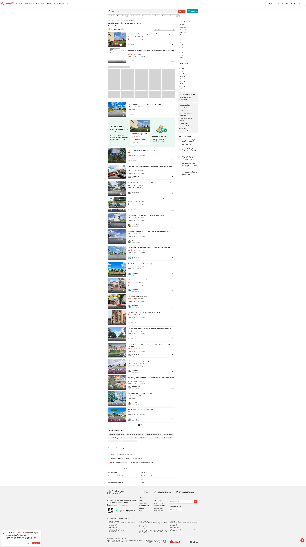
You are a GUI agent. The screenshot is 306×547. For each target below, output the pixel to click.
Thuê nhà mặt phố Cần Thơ (185, 113)
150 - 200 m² (182, 78)
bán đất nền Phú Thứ (167, 438)
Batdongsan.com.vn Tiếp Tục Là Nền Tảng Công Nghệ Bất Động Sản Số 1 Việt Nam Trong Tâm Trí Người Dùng (189, 142)
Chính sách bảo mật (159, 508)
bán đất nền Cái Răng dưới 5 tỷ (135, 434)
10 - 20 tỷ (181, 47)
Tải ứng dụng (272, 4)
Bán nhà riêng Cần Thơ (184, 126)
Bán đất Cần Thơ (183, 115)
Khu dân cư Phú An (153, 438)
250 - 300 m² (182, 84)
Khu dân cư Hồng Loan (140, 438)
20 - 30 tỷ (181, 50)
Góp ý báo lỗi (142, 508)
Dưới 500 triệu (182, 27)
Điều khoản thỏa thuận (159, 505)
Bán (109, 20)
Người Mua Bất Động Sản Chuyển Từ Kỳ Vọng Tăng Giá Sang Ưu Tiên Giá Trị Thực (189, 150)
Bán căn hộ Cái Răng (184, 131)
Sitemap (141, 510)
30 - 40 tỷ (181, 52)
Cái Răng (118, 20)
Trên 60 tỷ (181, 57)
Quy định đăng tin (158, 500)
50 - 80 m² (181, 71)
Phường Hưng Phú (184, 99)
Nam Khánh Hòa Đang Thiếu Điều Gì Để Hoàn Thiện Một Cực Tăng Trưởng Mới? (189, 172)
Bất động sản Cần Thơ (184, 108)
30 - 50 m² (181, 68)
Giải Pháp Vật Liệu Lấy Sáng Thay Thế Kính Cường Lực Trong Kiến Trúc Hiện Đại (189, 157)
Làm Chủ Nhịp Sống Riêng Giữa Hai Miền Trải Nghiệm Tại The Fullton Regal (189, 165)
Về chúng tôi (142, 500)
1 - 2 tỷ (180, 35)
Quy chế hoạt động (158, 503)
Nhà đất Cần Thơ (183, 128)
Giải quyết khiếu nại (159, 510)
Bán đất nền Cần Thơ (184, 123)
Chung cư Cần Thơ (183, 110)
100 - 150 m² (182, 76)
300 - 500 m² (182, 86)
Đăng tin (301, 4)
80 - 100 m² (181, 73)
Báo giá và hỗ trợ (143, 503)
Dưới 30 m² (181, 66)
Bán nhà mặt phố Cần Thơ (185, 118)
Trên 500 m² (182, 89)
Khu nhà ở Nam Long (126, 438)
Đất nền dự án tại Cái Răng (128, 20)
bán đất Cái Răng (168, 434)
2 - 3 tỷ (180, 37)
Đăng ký (293, 4)
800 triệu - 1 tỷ (182, 32)
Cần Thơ (113, 20)
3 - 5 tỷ (180, 40)
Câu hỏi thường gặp (144, 505)
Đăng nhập (285, 4)
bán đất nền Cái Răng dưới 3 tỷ (116, 434)
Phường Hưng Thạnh (185, 97)
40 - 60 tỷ (181, 55)
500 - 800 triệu (182, 29)
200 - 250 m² (182, 81)
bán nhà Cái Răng (113, 438)
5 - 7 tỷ (180, 42)
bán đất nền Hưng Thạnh (129, 441)
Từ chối (27, 543)
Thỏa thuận (182, 24)
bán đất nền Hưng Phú (114, 441)
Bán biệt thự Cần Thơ (184, 120)
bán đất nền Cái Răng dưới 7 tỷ (153, 434)
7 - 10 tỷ (181, 45)
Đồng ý (36, 543)
